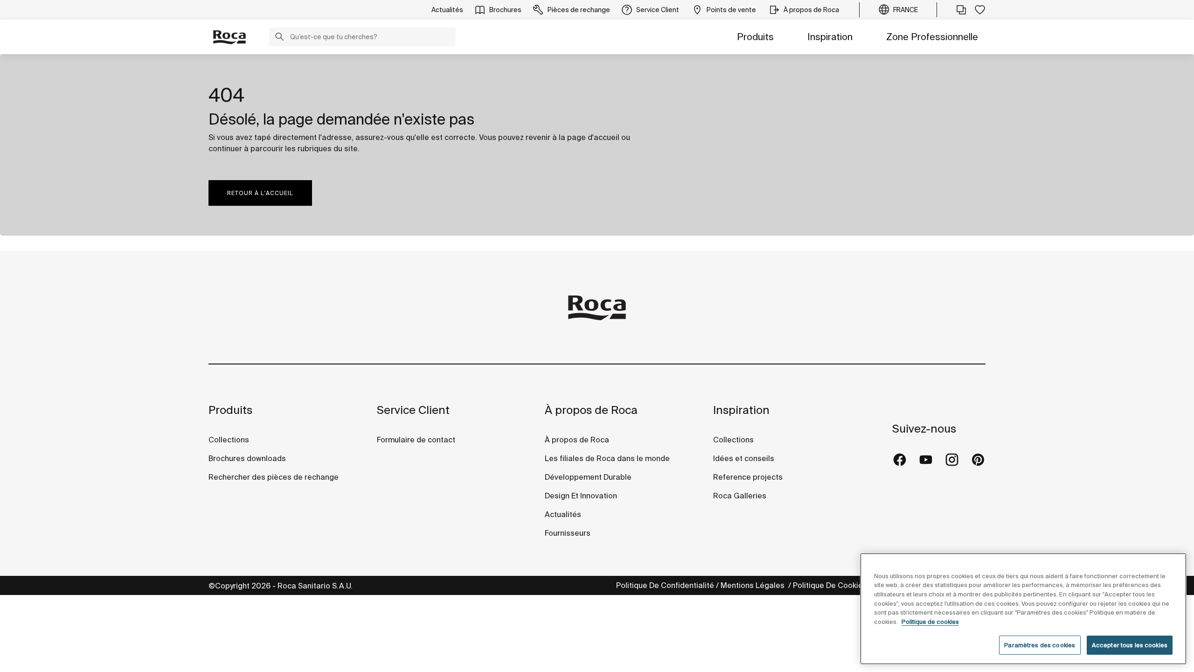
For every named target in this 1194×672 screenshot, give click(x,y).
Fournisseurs (567, 533)
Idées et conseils (743, 458)
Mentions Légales (753, 585)
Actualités (563, 514)
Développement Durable (588, 477)
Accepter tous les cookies (1129, 645)
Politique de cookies (930, 621)
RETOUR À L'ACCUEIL (260, 193)
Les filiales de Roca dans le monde (607, 458)
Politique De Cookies (831, 585)
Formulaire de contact (416, 439)
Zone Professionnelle (932, 36)
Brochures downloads (247, 458)
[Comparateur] (961, 9)
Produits (755, 36)
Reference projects (748, 477)
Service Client (413, 410)
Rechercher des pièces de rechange (273, 477)
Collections (228, 439)
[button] (279, 37)
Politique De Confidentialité (665, 585)
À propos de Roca (591, 410)
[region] (1023, 609)
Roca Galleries (739, 495)
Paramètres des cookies (1039, 645)
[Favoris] (980, 9)
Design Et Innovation (581, 495)
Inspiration (830, 36)
